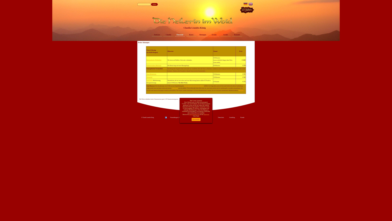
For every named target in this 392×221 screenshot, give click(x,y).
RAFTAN (149, 80)
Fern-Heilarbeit (151, 74)
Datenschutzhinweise (194, 114)
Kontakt (237, 35)
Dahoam (157, 35)
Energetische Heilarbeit (153, 60)
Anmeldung (232, 117)
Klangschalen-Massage (153, 65)
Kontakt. (241, 90)
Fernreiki (149, 77)
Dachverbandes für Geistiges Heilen (194, 86)
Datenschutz (221, 117)
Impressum (206, 114)
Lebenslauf (175, 88)
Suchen (154, 4)
